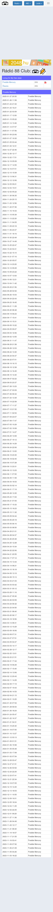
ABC (28, 3)
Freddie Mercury (9, 82)
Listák (38, 3)
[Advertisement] (26, 33)
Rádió (16, 3)
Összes (5, 86)
